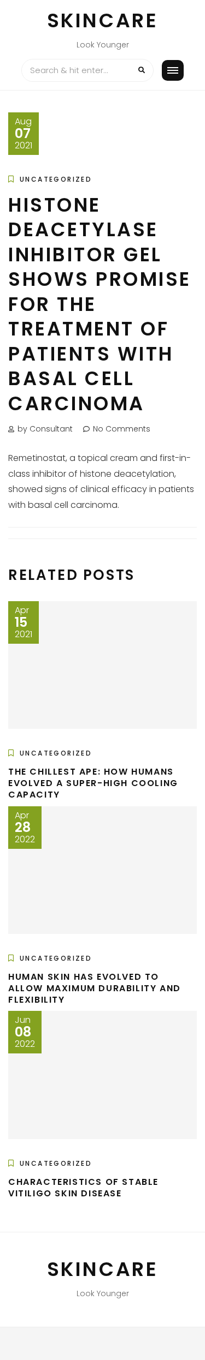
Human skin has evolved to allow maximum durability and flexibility (94, 988)
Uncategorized (56, 179)
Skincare (103, 20)
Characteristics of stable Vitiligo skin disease (83, 1188)
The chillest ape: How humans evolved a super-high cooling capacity (93, 783)
